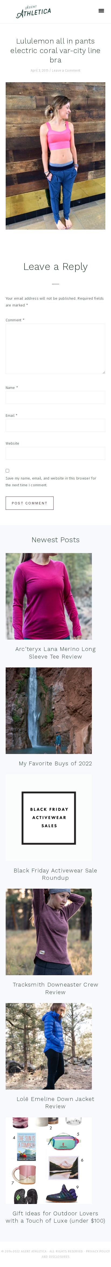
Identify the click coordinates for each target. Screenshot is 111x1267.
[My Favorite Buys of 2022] (49, 711)
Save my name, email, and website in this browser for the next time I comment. (51, 481)
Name (12, 387)
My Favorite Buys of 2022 (55, 763)
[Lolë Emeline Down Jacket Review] (49, 1047)
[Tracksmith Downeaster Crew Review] (49, 933)
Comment (15, 320)
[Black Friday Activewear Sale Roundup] (49, 818)
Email (12, 415)
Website (12, 443)
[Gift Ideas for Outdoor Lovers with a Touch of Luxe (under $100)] (49, 1161)
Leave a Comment (66, 70)
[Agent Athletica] (35, 16)
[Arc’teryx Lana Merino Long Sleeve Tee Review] (49, 597)
